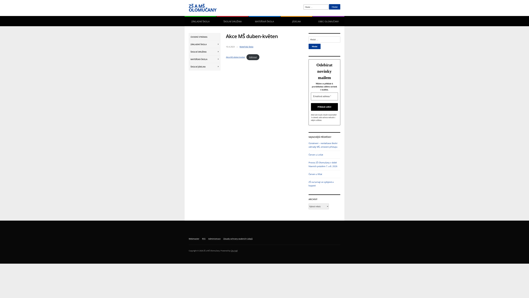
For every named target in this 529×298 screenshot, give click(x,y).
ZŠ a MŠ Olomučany (202, 8)
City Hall (234, 250)
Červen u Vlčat (315, 174)
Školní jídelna (198, 66)
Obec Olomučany (328, 21)
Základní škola (200, 21)
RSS (204, 238)
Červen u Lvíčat (316, 154)
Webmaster (194, 238)
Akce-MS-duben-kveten (235, 57)
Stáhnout (253, 57)
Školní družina (232, 21)
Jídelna (296, 21)
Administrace (214, 238)
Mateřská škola (264, 21)
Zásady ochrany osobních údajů (238, 238)
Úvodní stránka (199, 37)
